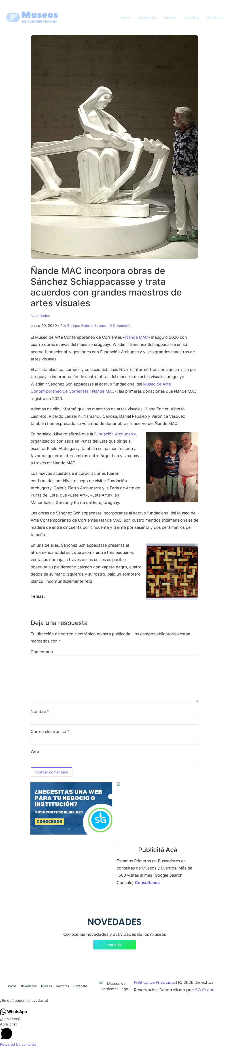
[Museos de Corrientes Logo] (114, 986)
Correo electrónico (50, 732)
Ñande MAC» (137, 337)
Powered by (18, 1044)
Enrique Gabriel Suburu (86, 325)
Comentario (42, 652)
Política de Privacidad (155, 982)
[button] (114, 1000)
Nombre (40, 712)
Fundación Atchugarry (115, 434)
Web (35, 751)
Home (125, 17)
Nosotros (191, 17)
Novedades (147, 17)
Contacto (215, 17)
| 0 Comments (119, 325)
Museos (170, 17)
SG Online (204, 990)
